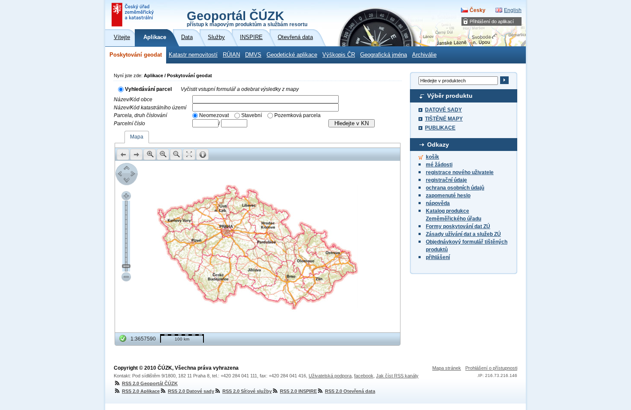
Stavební (251, 115)
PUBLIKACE (440, 128)
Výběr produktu (450, 95)
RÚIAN (231, 55)
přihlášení (438, 257)
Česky (477, 10)
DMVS (253, 55)
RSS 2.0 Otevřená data (350, 391)
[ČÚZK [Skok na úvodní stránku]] (133, 14)
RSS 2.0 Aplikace (141, 391)
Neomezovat (214, 115)
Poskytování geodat (135, 55)
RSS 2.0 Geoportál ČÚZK (150, 383)
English (513, 10)
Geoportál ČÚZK (247, 18)
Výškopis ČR (338, 55)
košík (432, 157)
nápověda (438, 203)
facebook (363, 375)
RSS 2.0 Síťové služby (247, 391)
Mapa (136, 137)
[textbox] (265, 99)
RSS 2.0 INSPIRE (298, 391)
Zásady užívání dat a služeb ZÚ (463, 234)
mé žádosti (439, 165)
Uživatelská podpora (330, 375)
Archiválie (424, 55)
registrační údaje (446, 180)
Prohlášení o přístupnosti (491, 368)
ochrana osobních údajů (455, 188)
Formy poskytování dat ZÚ (458, 226)
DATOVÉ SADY (443, 110)
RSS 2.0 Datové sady (191, 391)
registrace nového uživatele (460, 172)
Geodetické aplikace (292, 55)
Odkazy (438, 144)
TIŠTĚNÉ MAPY (444, 119)
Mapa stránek (446, 368)
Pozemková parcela (297, 115)
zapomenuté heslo (448, 196)
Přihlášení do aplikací (492, 21)
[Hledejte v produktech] (504, 80)
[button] (123, 154)
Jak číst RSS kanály (397, 375)
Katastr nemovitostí (193, 55)
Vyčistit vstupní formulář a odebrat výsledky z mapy (240, 89)
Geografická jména (383, 55)
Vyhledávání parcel (148, 89)
